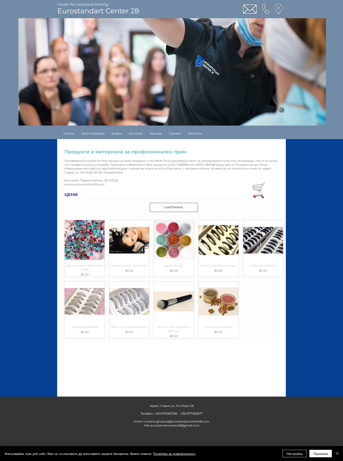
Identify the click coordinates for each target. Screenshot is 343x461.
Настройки (295, 453)
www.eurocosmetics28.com (134, 184)
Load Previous (173, 207)
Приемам (320, 453)
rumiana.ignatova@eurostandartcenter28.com (176, 421)
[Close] (337, 453)
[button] (155, 133)
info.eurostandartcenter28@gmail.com (171, 425)
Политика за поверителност (174, 453)
